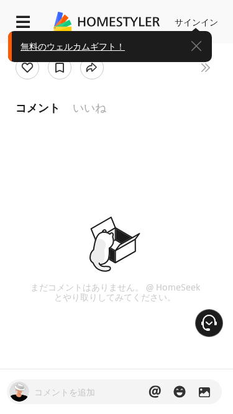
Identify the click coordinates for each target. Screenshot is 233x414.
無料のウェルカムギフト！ (73, 46)
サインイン (196, 22)
